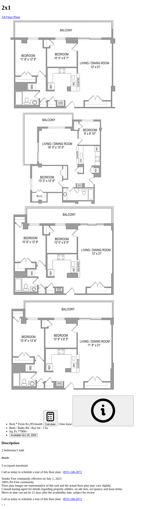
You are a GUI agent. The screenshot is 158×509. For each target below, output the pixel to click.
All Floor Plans (11, 17)
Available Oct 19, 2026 (23, 435)
